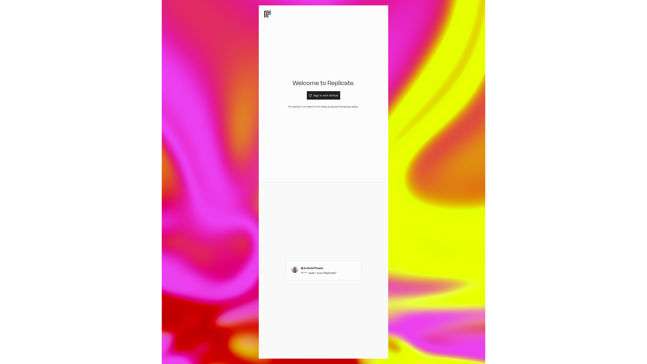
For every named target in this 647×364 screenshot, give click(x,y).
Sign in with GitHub (325, 95)
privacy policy (350, 106)
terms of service (329, 106)
